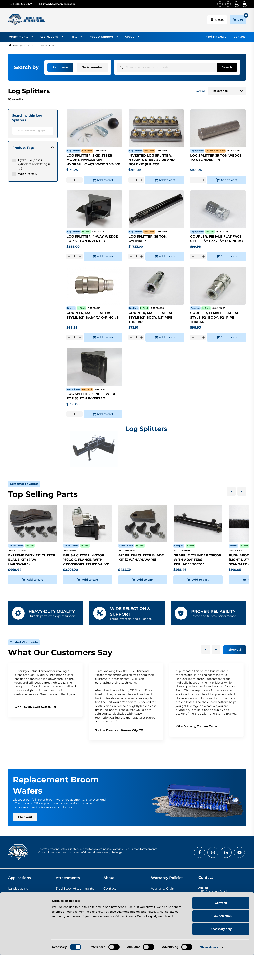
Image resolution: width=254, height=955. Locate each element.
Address (203, 887)
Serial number (92, 67)
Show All (234, 649)
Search (227, 67)
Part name (60, 67)
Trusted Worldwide (24, 642)
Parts (33, 45)
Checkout (25, 817)
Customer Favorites (24, 484)
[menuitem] (21, 37)
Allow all (221, 903)
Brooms (71, 308)
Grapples (178, 545)
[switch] (114, 947)
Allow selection (221, 916)
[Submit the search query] (121, 67)
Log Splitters (48, 45)
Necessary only (221, 929)
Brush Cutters (16, 545)
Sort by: (200, 90)
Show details (209, 947)
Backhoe (133, 308)
